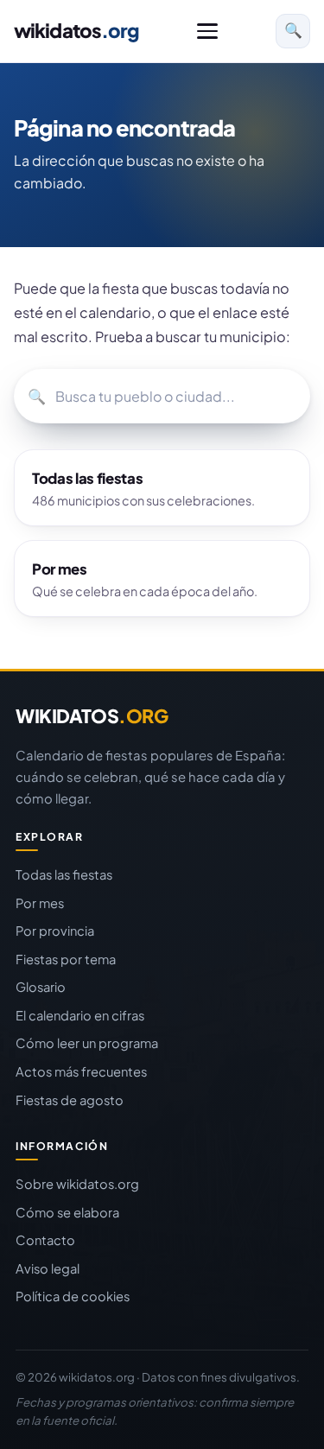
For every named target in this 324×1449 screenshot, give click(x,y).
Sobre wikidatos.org (77, 1184)
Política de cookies (73, 1296)
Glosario (41, 987)
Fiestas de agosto (70, 1100)
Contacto (45, 1240)
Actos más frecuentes (81, 1071)
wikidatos (76, 30)
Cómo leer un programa (87, 1043)
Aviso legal (47, 1268)
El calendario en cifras (80, 1015)
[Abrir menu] (207, 31)
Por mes (40, 903)
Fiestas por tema (66, 959)
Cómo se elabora (67, 1212)
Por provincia (55, 930)
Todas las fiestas (64, 874)
